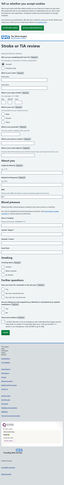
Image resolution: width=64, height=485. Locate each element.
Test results (4, 404)
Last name (5, 85)
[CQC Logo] (8, 426)
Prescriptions (5, 373)
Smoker (8, 267)
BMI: (3, 190)
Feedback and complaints (9, 408)
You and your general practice (10, 416)
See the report (8, 440)
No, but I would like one (15, 293)
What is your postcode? (13, 127)
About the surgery (7, 381)
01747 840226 (5, 362)
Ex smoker (9, 275)
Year (16, 99)
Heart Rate (5, 248)
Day (2, 99)
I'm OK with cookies (10, 28)
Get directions (5, 359)
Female (8, 118)
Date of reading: (7, 218)
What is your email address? (15, 148)
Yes (7, 289)
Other (8, 122)
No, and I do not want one (15, 297)
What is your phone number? (15, 139)
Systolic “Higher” (7, 230)
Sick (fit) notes (5, 400)
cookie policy (42, 22)
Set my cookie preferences (32, 28)
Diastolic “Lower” (7, 239)
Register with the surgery (9, 385)
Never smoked (11, 271)
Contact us (4, 389)
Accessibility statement (8, 467)
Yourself (9, 64)
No (7, 313)
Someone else (11, 68)
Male (7, 114)
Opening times (5, 396)
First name (5, 77)
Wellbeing (4, 412)
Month (10, 99)
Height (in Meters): (11, 165)
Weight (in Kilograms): (13, 178)
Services (3, 377)
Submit (5, 332)
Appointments (5, 369)
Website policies (6, 474)
